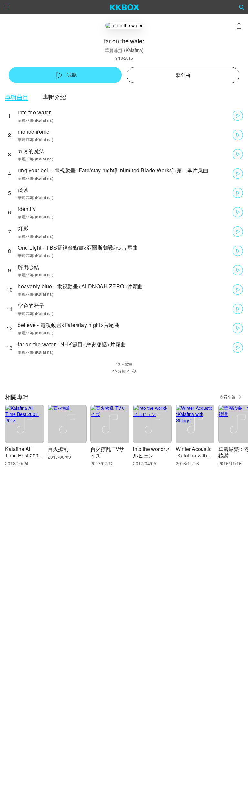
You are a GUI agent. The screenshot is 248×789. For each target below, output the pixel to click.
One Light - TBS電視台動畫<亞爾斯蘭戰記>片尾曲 (78, 247)
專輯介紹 (54, 97)
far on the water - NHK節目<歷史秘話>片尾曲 (72, 344)
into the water (34, 112)
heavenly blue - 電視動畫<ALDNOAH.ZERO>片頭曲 (80, 286)
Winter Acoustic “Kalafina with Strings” (194, 455)
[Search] (242, 7)
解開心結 (28, 267)
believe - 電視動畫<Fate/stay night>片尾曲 (68, 325)
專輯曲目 (16, 97)
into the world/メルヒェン (151, 452)
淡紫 (23, 189)
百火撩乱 (58, 449)
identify (27, 209)
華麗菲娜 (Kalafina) (124, 50)
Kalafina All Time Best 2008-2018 (24, 455)
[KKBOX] (125, 7)
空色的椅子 (31, 305)
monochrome (33, 131)
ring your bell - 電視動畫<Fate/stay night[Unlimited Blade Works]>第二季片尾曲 (113, 170)
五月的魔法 (31, 151)
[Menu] (7, 7)
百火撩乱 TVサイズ (107, 452)
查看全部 (227, 396)
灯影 (23, 228)
